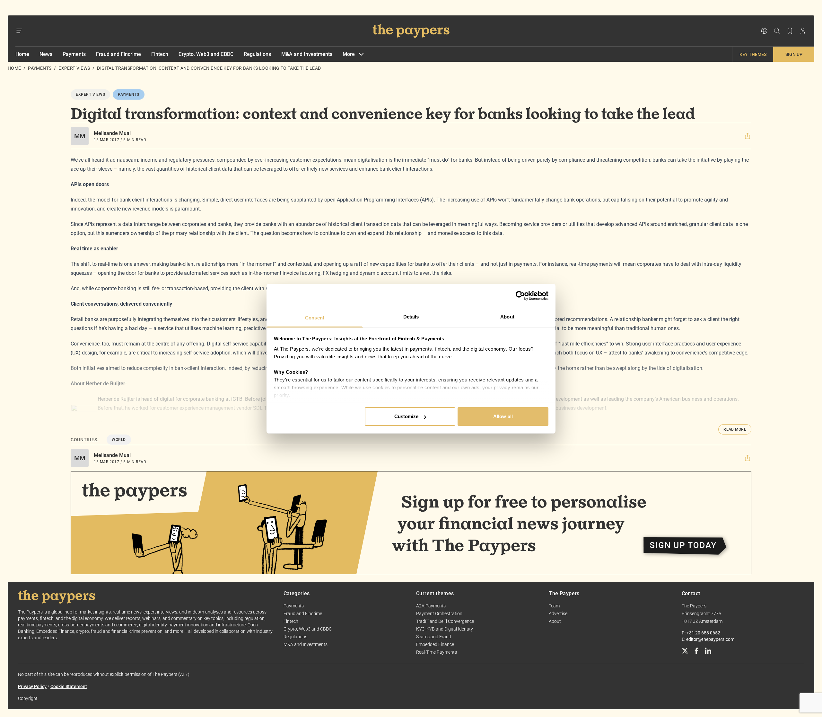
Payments (74, 54)
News (45, 54)
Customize (406, 416)
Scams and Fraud (433, 636)
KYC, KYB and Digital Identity (444, 629)
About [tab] (507, 316)
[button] (747, 136)
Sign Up (793, 54)
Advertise (558, 613)
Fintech (159, 54)
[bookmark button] (790, 31)
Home (22, 54)
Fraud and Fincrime (118, 54)
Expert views (74, 68)
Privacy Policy (32, 686)
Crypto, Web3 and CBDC (206, 54)
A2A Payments (431, 605)
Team (554, 605)
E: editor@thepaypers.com (708, 639)
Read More (734, 429)
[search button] (777, 31)
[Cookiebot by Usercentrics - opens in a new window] (520, 295)
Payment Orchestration (439, 613)
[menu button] (19, 31)
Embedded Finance (435, 644)
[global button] (764, 31)
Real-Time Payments (436, 652)
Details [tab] (411, 316)
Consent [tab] (314, 317)
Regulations (257, 54)
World (119, 439)
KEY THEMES (752, 54)
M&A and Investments (306, 54)
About (555, 621)
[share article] (747, 136)
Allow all (503, 416)
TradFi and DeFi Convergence (445, 621)
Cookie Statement (68, 686)
